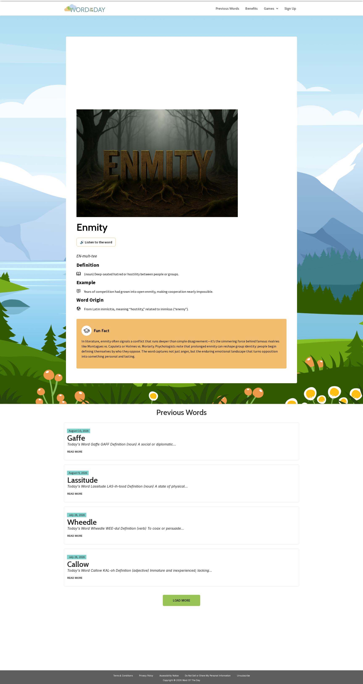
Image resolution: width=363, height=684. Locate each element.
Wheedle (82, 522)
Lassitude (82, 480)
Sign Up (290, 9)
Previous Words (227, 9)
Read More (74, 451)
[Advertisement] (181, 69)
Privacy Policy (146, 675)
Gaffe (76, 438)
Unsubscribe (243, 675)
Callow (78, 564)
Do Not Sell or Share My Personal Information (208, 675)
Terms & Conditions (123, 675)
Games (269, 9)
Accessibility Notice (169, 675)
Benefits (251, 9)
